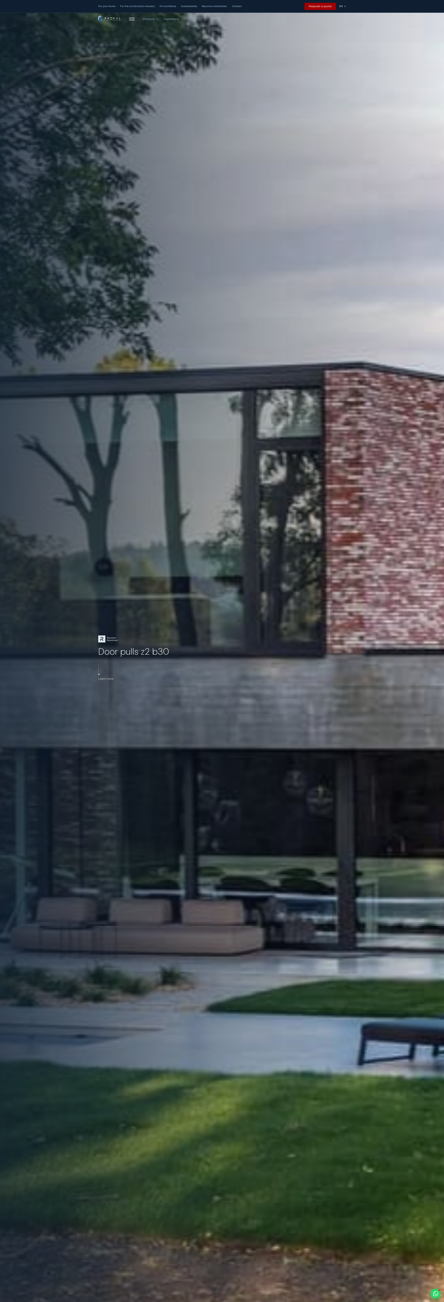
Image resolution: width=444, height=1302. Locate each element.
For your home (106, 6)
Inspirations (171, 19)
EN (341, 6)
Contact (237, 6)
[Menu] (132, 19)
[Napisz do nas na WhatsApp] (436, 1294)
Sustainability (189, 6)
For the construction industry (137, 6)
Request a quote (320, 6)
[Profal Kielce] (109, 19)
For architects (168, 6)
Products (149, 19)
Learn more (106, 678)
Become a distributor (214, 6)
